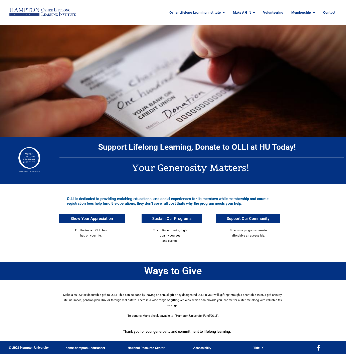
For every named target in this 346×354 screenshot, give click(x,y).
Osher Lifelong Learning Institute (195, 12)
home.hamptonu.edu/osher (85, 348)
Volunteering (273, 12)
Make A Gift (242, 12)
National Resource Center (146, 348)
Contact (329, 12)
